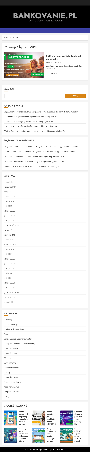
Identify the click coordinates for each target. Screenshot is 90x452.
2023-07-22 (59, 62)
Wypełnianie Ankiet (12, 391)
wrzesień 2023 (10, 297)
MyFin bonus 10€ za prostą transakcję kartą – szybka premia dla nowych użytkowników (41, 112)
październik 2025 (11, 225)
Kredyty (7, 358)
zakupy (7, 396)
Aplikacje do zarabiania (14, 329)
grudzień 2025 (10, 215)
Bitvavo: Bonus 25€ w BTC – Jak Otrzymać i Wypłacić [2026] (39, 161)
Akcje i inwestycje (12, 324)
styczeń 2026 (9, 211)
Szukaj (9, 89)
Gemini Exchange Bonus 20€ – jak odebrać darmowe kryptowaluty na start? (46, 146)
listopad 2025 (9, 220)
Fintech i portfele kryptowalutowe (18, 339)
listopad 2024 (9, 268)
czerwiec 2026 (10, 187)
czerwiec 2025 (10, 244)
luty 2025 (8, 254)
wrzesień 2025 (10, 230)
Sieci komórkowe (11, 387)
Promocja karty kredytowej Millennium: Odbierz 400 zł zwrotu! (31, 126)
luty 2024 (8, 278)
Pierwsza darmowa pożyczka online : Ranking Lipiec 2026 (28, 121)
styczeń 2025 (9, 259)
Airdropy (8, 320)
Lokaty (7, 372)
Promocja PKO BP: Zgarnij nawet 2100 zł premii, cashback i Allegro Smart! (66, 435)
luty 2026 (8, 206)
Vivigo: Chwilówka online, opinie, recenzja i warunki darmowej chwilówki (35, 131)
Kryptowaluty (10, 363)
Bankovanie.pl (45, 15)
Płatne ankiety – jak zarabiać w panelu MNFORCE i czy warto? (30, 116)
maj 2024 (8, 273)
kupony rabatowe (11, 367)
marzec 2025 (9, 249)
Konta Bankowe (11, 348)
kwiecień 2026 (10, 196)
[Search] (86, 30)
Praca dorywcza (11, 377)
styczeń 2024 (9, 283)
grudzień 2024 (10, 263)
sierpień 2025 (10, 235)
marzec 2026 (9, 201)
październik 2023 (11, 292)
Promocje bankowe (12, 75)
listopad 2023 (9, 287)
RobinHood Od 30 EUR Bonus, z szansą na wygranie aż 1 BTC (39, 156)
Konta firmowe (10, 353)
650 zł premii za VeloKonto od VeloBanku (24, 65)
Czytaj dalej (52, 74)
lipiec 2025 (8, 239)
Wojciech (50, 62)
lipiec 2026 (8, 182)
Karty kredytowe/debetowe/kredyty (19, 343)
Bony (6, 334)
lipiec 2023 (8, 302)
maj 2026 (8, 192)
